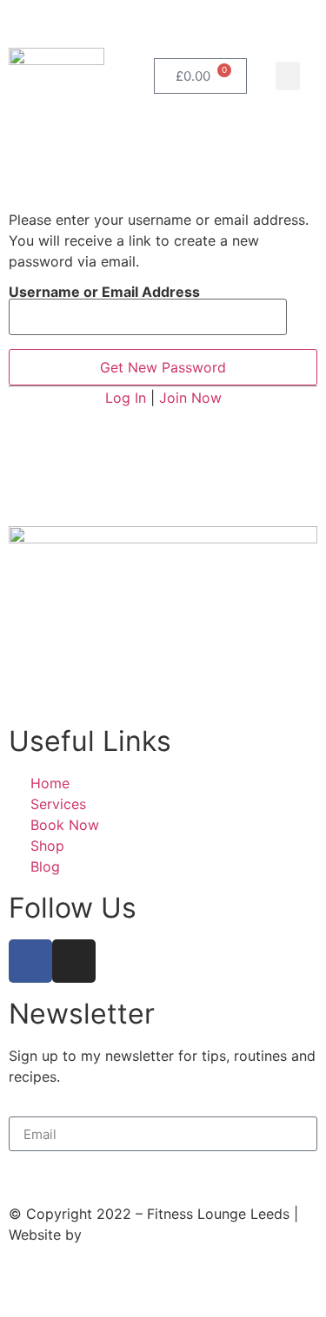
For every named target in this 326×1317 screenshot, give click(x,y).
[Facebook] (30, 961)
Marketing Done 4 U (152, 1234)
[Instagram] (74, 961)
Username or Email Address (104, 292)
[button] (288, 76)
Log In (125, 397)
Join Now (190, 397)
